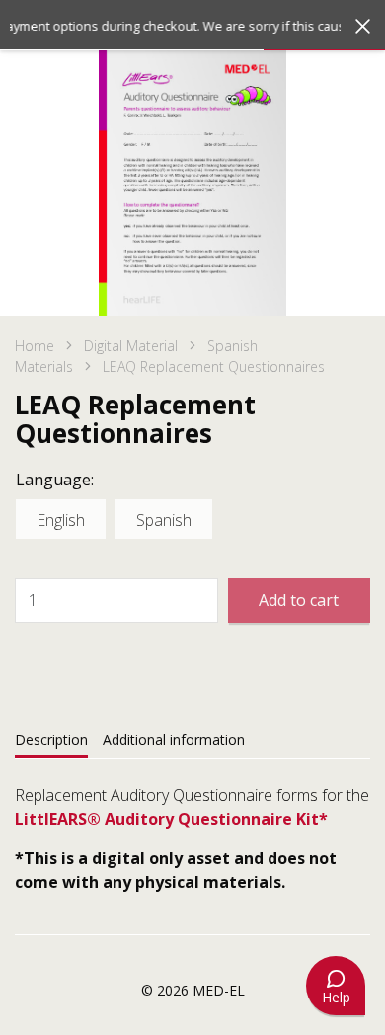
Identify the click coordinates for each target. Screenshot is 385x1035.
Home (34, 345)
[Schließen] (362, 26)
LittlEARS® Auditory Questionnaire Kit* (171, 819)
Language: (55, 479)
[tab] (51, 739)
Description (51, 739)
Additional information (174, 739)
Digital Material (131, 345)
